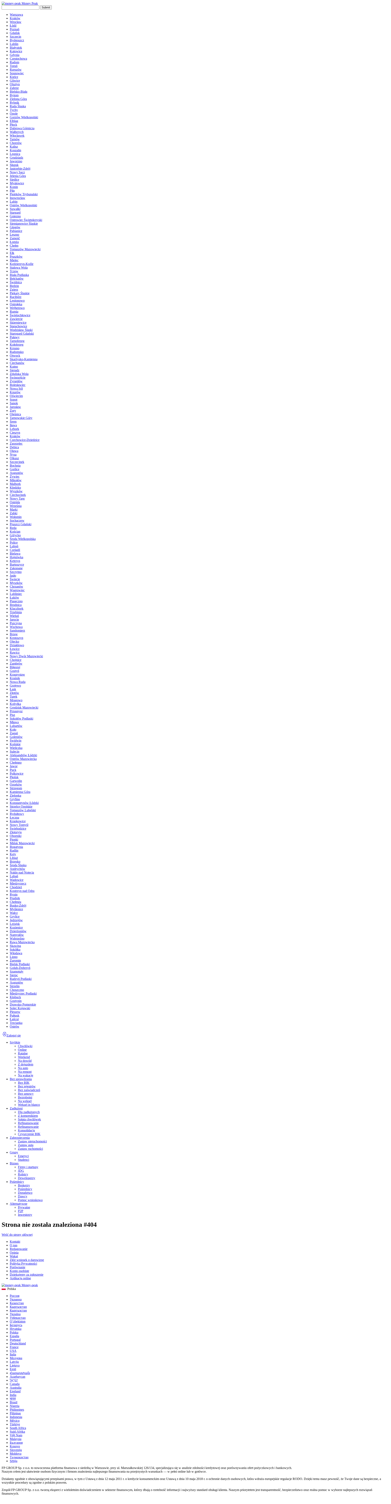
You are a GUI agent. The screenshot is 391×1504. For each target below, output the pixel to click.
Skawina (15, 946)
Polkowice (16, 773)
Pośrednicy (17, 1181)
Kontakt (15, 1241)
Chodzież (16, 887)
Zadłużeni (16, 1108)
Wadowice (16, 880)
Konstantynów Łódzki (24, 803)
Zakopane (16, 568)
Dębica (14, 447)
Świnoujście (17, 377)
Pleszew (15, 1012)
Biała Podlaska (19, 275)
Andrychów (17, 869)
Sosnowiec (17, 73)
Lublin (14, 44)
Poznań (14, 29)
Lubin (14, 201)
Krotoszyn (16, 638)
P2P (20, 1211)
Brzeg (14, 634)
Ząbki (13, 513)
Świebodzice (18, 828)
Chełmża (15, 902)
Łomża (14, 242)
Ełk (12, 253)
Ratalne (23, 1053)
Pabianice (16, 231)
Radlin (14, 850)
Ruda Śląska (18, 106)
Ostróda (15, 502)
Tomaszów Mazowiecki (25, 249)
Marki (14, 509)
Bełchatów (17, 278)
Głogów (15, 227)
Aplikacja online (20, 1278)
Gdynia (14, 55)
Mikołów (16, 480)
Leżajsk (15, 924)
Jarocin (14, 619)
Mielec (14, 260)
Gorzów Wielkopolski (24, 117)
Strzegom (16, 788)
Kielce (14, 77)
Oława (14, 451)
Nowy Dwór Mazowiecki (26, 656)
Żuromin (15, 960)
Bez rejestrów (27, 1086)
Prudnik (15, 898)
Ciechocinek (18, 495)
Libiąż (14, 858)
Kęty (13, 854)
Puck (13, 770)
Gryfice (15, 916)
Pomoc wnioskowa (30, 1200)
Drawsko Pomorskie (23, 1004)
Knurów (15, 392)
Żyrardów (16, 381)
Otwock (15, 355)
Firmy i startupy (28, 1167)
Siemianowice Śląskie (24, 223)
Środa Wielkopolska (23, 539)
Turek (13, 696)
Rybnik (14, 102)
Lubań (14, 876)
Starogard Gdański (22, 333)
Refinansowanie (28, 1123)
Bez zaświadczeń (29, 1090)
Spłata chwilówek (29, 1119)
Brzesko (15, 861)
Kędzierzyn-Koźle (21, 264)
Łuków (14, 597)
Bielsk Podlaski (20, 964)
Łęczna (14, 817)
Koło (13, 729)
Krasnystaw (17, 674)
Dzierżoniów (18, 931)
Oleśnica (15, 414)
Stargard (15, 212)
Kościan (15, 531)
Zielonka (15, 795)
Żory (13, 410)
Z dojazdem (25, 1064)
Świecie (15, 579)
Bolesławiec (17, 385)
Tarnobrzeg (17, 341)
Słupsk (14, 165)
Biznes (14, 1163)
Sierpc (14, 975)
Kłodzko (15, 487)
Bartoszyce (17, 564)
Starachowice (18, 326)
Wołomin (16, 517)
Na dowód (25, 1060)
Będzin (14, 286)
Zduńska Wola (19, 374)
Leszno (14, 234)
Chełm (14, 245)
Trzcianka (16, 1023)
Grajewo (15, 685)
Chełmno (16, 762)
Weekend (24, 1057)
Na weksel (25, 1101)
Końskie (15, 744)
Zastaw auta (25, 1145)
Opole (14, 113)
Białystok (16, 47)
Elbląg (14, 121)
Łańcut (14, 1019)
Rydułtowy (17, 814)
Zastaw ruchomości (30, 1148)
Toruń (14, 66)
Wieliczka (16, 748)
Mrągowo (16, 700)
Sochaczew (17, 520)
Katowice (16, 51)
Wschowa (16, 627)
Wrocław (15, 22)
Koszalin (15, 150)
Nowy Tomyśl (19, 825)
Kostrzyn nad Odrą (22, 891)
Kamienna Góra (20, 792)
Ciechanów (17, 363)
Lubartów (16, 726)
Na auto (23, 1068)
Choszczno (17, 990)
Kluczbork (16, 608)
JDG (21, 1170)
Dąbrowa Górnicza (22, 128)
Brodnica (16, 605)
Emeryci (23, 1156)
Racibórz (15, 297)
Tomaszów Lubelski (23, 810)
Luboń (14, 546)
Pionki (14, 839)
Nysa (13, 454)
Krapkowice (18, 821)
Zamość (15, 238)
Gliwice (15, 80)
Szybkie (15, 1042)
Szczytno (16, 572)
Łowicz (15, 649)
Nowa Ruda (17, 682)
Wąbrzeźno (17, 938)
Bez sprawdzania (21, 1079)
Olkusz (14, 458)
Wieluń (14, 616)
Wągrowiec (17, 590)
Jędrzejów (16, 920)
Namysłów (17, 935)
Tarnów (15, 139)
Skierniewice (18, 322)
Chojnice (15, 660)
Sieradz (14, 370)
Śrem (13, 421)
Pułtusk (14, 1015)
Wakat (14, 1256)
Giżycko (15, 535)
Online (22, 1049)
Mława (14, 722)
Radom (14, 62)
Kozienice (16, 927)
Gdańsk (15, 33)
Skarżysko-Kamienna (23, 359)
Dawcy (22, 1196)
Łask (13, 689)
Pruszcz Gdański (20, 524)
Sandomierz (17, 630)
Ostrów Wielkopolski (23, 205)
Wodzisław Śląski (21, 330)
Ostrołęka (16, 304)
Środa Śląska (18, 865)
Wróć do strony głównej (17, 1234)
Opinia (14, 1252)
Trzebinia (16, 612)
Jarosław (15, 407)
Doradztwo (25, 1192)
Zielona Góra (18, 99)
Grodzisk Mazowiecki (24, 707)
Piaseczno (16, 601)
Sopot (13, 399)
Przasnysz (16, 711)
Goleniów (16, 737)
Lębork (14, 429)
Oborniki (15, 836)
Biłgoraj (15, 667)
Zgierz (14, 289)
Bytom (14, 95)
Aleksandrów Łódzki (23, 755)
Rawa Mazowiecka (22, 942)
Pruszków (16, 256)
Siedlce (14, 179)
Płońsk (14, 777)
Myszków (16, 583)
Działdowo (17, 645)
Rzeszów (16, 69)
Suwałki (15, 209)
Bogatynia (16, 847)
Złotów (14, 693)
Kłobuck (15, 997)
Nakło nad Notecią (22, 872)
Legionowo (17, 300)
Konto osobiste (19, 1271)
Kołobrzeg (16, 344)
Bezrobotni (25, 1097)
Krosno (14, 348)
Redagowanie (18, 1249)
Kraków (15, 18)
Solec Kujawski (20, 1008)
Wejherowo (17, 308)
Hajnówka (16, 557)
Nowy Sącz (17, 172)
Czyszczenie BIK (29, 1134)
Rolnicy (23, 1174)
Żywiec (15, 476)
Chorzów (16, 143)
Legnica (15, 154)
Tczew (14, 271)
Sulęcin (14, 751)
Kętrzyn (15, 561)
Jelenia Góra (18, 176)
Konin (14, 187)
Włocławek (17, 135)
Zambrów (16, 663)
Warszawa (16, 14)
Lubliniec (16, 594)
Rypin (14, 894)
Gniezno (15, 216)
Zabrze (14, 88)
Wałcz (14, 913)
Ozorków (16, 784)
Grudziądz (16, 157)
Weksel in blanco (29, 1104)
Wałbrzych (17, 132)
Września (16, 506)
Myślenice (16, 909)
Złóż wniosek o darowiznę (27, 1260)
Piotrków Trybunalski (24, 194)
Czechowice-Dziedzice (25, 440)
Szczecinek (17, 462)
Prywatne (24, 1207)
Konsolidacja (26, 1130)
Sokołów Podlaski (21, 718)
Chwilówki (25, 1046)
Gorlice (14, 469)
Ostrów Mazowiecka (23, 759)
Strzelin (15, 986)
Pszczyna (16, 623)
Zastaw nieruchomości (32, 1141)
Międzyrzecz (18, 883)
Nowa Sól (16, 388)
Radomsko (17, 352)
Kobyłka (15, 704)
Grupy (14, 1152)
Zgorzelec (16, 443)
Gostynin (16, 1001)
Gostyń (14, 671)
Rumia (14, 311)
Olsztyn (15, 84)
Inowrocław (17, 198)
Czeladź (15, 550)
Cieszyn (15, 432)
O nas (13, 1245)
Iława (13, 425)
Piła (12, 190)
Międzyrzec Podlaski (23, 993)
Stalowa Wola (19, 267)
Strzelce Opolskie (21, 806)
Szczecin (15, 36)
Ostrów (14, 1026)
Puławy (15, 337)
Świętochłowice (20, 315)
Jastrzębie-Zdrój (20, 168)
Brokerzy (24, 1185)
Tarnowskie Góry (21, 418)
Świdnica (16, 282)
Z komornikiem (28, 1115)
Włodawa (16, 953)
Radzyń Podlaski (21, 979)
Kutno (14, 366)
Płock (13, 124)
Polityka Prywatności (23, 1263)
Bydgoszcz (17, 40)
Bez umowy (26, 1093)
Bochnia (15, 465)
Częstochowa (18, 58)
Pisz (12, 715)
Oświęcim (16, 396)
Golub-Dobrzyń (20, 968)
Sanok (14, 403)
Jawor (14, 766)
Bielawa (15, 553)
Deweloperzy (26, 1178)
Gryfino (15, 799)
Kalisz (14, 146)
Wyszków (16, 491)
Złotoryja (16, 832)
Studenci (23, 1159)
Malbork (15, 484)
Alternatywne (18, 1203)
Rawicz (15, 652)
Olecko (14, 641)
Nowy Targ (17, 498)
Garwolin (16, 781)
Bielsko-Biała (18, 91)
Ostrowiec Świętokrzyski (26, 220)
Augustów (16, 473)
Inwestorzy (25, 1214)
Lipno (14, 957)
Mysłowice (17, 183)
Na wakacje (25, 1075)
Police (14, 542)
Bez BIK (24, 1082)
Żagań (14, 733)
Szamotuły (16, 971)
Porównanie (17, 1267)
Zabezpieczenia (20, 1137)
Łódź (13, 25)
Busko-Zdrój (18, 905)
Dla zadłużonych (29, 1112)
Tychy (14, 110)
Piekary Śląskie (20, 293)
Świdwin (15, 740)
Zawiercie (16, 319)
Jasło (13, 575)
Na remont (25, 1071)
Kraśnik (15, 678)
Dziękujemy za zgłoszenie (26, 1274)
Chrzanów (16, 586)
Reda (13, 528)
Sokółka (15, 949)
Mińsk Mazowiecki (22, 843)
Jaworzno (16, 161)
